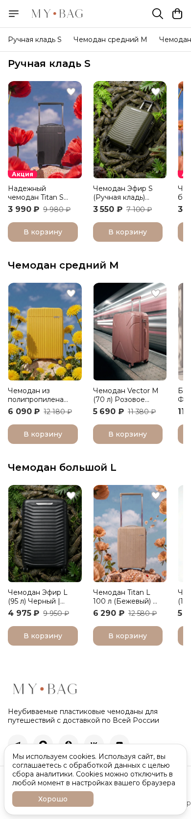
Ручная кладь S (35, 39)
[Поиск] (158, 14)
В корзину (43, 232)
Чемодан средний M (110, 39)
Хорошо (53, 799)
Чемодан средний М (63, 265)
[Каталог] (14, 14)
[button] (45, 129)
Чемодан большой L (62, 467)
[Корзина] (177, 14)
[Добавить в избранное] (71, 92)
